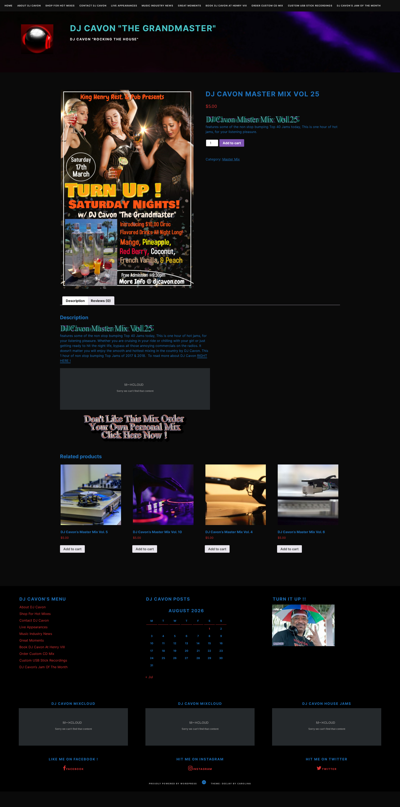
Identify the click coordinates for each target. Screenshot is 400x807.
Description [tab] (75, 301)
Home (8, 6)
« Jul (149, 677)
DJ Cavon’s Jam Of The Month (359, 6)
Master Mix (231, 159)
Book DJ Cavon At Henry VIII (226, 6)
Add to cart (232, 143)
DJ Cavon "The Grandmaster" (143, 28)
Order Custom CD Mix (267, 6)
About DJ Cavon (29, 6)
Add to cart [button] (72, 549)
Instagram (202, 769)
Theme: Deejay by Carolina (231, 783)
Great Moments (189, 6)
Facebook (75, 769)
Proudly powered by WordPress (173, 783)
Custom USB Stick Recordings (310, 6)
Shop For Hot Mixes (60, 6)
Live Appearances (124, 6)
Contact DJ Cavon (92, 6)
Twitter (329, 769)
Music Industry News (157, 6)
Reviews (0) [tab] (101, 301)
